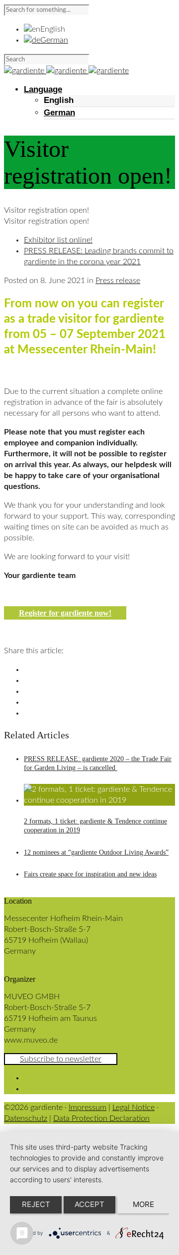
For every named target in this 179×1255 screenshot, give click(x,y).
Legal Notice (133, 1107)
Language (43, 89)
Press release (117, 281)
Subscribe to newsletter (60, 1059)
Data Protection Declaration (101, 1118)
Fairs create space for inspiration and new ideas (90, 874)
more (143, 1204)
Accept (89, 1204)
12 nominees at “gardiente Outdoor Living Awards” (96, 852)
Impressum (87, 1107)
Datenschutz (25, 1118)
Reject (36, 1204)
